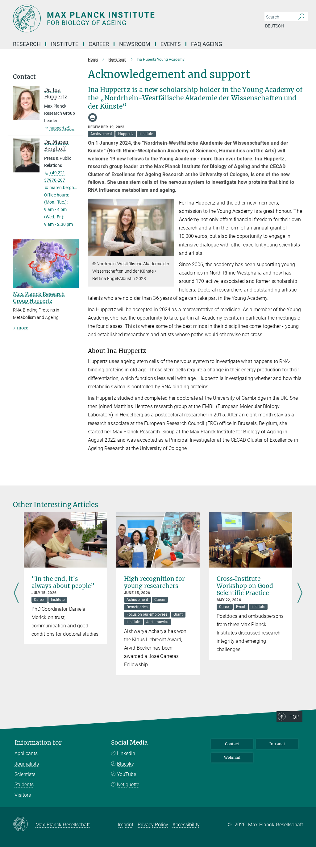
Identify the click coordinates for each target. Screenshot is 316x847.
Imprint (125, 825)
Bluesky (125, 764)
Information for (38, 742)
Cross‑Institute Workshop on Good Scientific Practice (245, 586)
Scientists (25, 774)
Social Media (129, 742)
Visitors (23, 795)
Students (24, 784)
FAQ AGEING (207, 44)
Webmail (232, 757)
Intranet (277, 744)
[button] (169, 251)
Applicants (26, 753)
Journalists (27, 764)
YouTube (126, 774)
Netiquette (128, 784)
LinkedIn (126, 753)
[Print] (92, 117)
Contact (232, 744)
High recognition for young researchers (154, 582)
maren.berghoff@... (68, 187)
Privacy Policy (153, 825)
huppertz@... (61, 128)
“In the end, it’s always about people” (62, 582)
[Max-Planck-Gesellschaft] (24, 824)
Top (294, 717)
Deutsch (274, 25)
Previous (16, 593)
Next (300, 593)
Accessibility (186, 825)
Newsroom (134, 44)
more (22, 328)
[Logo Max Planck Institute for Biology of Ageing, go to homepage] (128, 18)
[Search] (301, 17)
